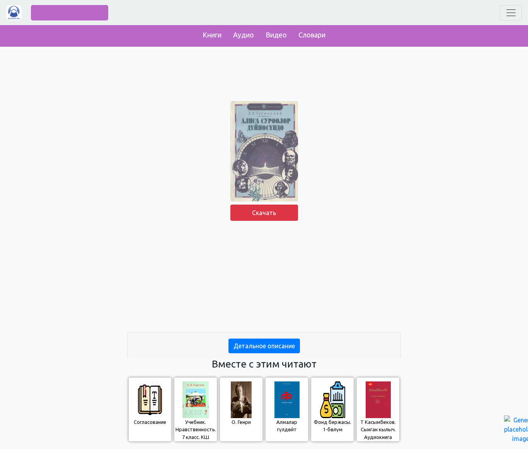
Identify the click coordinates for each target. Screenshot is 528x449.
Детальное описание (264, 345)
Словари (311, 35)
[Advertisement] (264, 278)
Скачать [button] (264, 212)
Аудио (243, 35)
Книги (212, 35)
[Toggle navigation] (511, 12)
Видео (276, 35)
